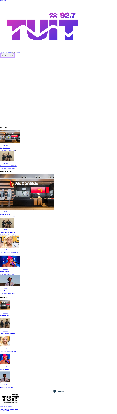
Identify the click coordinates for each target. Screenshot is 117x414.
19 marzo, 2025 (11, 150)
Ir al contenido (3, 0)
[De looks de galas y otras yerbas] (9, 247)
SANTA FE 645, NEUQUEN (6, 406)
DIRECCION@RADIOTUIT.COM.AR (9, 409)
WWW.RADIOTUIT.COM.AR (7, 412)
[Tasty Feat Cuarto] (10, 143)
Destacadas (5, 145)
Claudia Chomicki (4, 150)
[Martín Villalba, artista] (10, 285)
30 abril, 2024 (11, 293)
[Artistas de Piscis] (10, 266)
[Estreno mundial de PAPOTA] (7, 161)
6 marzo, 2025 (11, 168)
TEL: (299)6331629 (4, 410)
